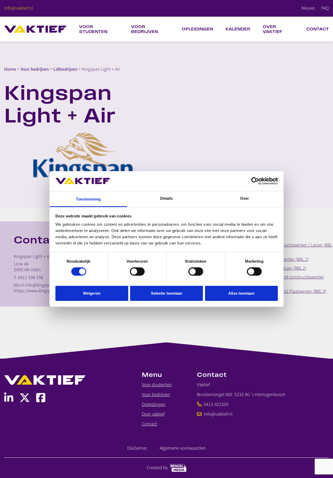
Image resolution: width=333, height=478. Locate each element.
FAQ (325, 8)
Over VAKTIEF (272, 29)
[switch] (137, 271)
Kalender (238, 29)
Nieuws (308, 8)
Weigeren (91, 293)
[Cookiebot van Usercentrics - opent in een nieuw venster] (255, 181)
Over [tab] (244, 198)
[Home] (35, 29)
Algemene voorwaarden (183, 448)
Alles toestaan (241, 293)
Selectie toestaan (166, 293)
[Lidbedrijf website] (85, 158)
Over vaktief (153, 414)
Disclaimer (137, 448)
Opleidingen (197, 29)
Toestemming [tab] (88, 199)
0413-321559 (216, 404)
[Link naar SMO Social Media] (8, 397)
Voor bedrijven (144, 29)
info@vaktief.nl (218, 414)
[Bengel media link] (178, 468)
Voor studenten (93, 29)
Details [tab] (166, 198)
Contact (317, 29)
